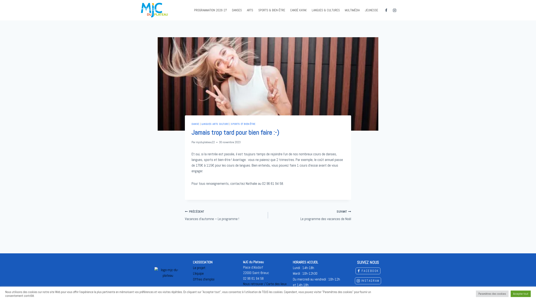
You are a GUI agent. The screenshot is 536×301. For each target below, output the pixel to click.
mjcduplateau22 (205, 142)
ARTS (250, 10)
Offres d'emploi (203, 279)
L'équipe (198, 273)
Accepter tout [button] (520, 294)
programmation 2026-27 (210, 10)
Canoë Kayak (298, 10)
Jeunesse (371, 10)
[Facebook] (386, 10)
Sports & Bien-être (271, 10)
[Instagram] (394, 10)
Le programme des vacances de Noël (325, 215)
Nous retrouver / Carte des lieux (265, 284)
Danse (195, 124)
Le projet (199, 267)
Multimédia (352, 10)
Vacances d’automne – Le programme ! (212, 215)
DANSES (237, 10)
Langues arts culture (215, 124)
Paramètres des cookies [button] (492, 294)
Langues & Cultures (326, 10)
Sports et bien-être (243, 124)
